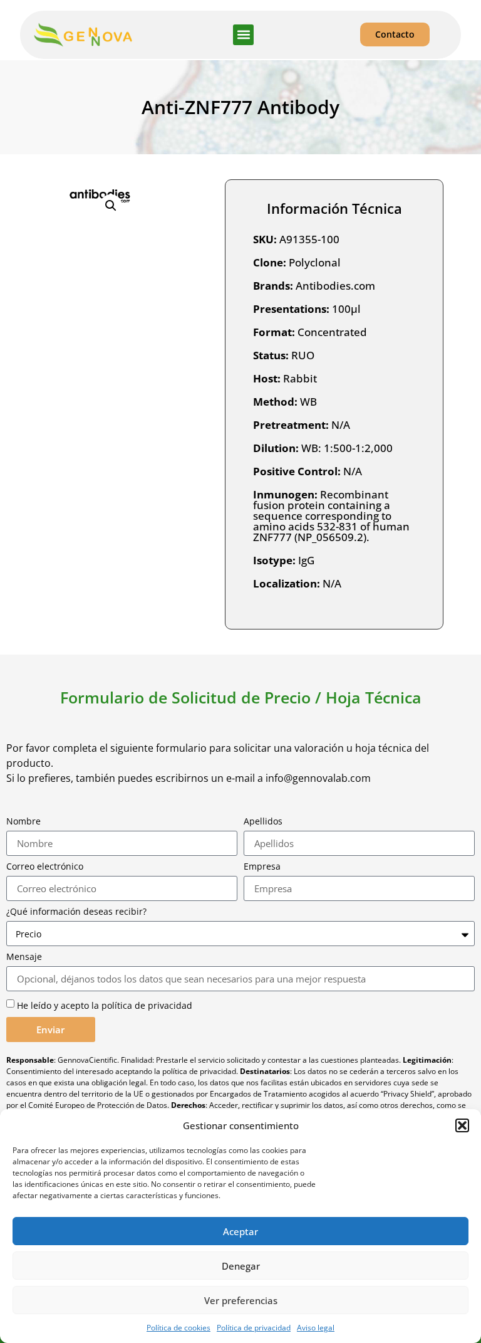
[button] (462, 1125)
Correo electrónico (44, 866)
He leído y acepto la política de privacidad (104, 1005)
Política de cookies (178, 1327)
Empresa (262, 866)
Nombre (23, 821)
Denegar (241, 1266)
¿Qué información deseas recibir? (76, 911)
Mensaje (24, 956)
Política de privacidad (254, 1327)
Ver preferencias (240, 1300)
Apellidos (263, 821)
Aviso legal (315, 1327)
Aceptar (240, 1231)
